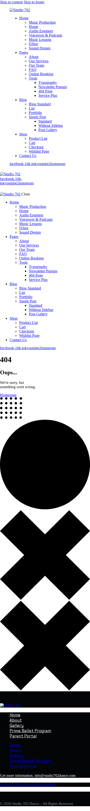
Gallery (17, 725)
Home (15, 715)
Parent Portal (23, 736)
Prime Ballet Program (30, 730)
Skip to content (11, 2)
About (16, 720)
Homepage (8, 395)
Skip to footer (34, 2)
